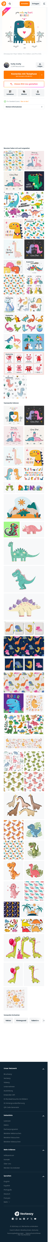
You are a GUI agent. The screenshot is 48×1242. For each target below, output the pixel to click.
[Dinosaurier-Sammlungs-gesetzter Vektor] (12, 460)
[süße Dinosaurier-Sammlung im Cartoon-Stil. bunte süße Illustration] (18, 422)
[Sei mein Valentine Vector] (13, 269)
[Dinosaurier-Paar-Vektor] (13, 551)
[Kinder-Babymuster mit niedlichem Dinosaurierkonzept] (13, 160)
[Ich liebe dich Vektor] (13, 201)
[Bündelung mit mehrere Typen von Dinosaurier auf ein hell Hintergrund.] (23, 842)
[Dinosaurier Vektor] (13, 363)
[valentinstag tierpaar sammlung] (15, 478)
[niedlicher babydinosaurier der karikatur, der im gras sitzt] (28, 400)
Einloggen (35, 4)
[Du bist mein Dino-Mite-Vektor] (13, 181)
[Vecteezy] (3, 3)
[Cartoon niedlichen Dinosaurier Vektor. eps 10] (23, 246)
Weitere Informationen (14, 107)
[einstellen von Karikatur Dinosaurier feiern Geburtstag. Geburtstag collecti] (23, 1080)
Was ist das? (25, 101)
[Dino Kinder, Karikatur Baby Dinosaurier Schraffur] (17, 684)
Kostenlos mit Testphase (24, 74)
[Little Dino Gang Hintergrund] (13, 348)
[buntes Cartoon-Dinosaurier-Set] (23, 441)
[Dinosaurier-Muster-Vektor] (14, 381)
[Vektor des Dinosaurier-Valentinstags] (13, 331)
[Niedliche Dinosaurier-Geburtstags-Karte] (13, 222)
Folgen (40, 66)
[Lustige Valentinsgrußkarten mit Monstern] (23, 499)
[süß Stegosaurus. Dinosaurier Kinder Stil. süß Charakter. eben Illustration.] (23, 704)
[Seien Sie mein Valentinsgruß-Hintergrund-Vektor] (13, 310)
